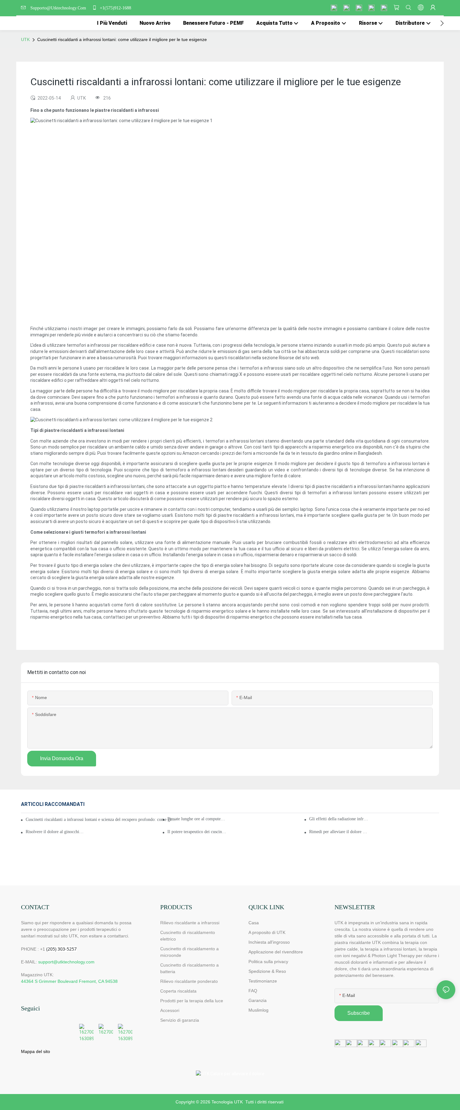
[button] (442, 23)
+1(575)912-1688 (115, 8)
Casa (253, 922)
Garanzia (257, 1000)
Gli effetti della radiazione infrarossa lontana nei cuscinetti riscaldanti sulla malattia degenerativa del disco (338, 819)
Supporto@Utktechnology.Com (59, 8)
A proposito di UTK (266, 932)
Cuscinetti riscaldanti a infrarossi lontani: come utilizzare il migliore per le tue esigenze (122, 39)
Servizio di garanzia (181, 1020)
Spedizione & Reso (267, 971)
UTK (25, 39)
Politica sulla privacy (268, 961)
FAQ (252, 990)
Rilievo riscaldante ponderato (189, 981)
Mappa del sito (35, 1051)
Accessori (169, 1010)
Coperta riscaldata (178, 990)
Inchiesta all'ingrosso (269, 942)
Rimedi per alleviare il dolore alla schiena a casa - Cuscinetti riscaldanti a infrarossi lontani (338, 831)
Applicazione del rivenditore (275, 951)
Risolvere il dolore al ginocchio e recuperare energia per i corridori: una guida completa (55, 831)
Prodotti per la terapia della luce (191, 1000)
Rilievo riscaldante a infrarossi (189, 922)
